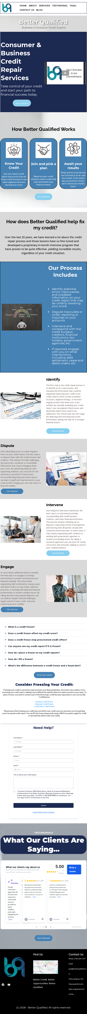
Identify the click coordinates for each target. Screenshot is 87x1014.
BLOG (39, 10)
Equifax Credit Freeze (44, 702)
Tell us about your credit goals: (25, 775)
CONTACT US (27, 10)
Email (16, 765)
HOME (23, 5)
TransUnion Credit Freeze (44, 706)
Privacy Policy (37, 812)
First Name (18, 738)
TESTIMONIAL (60, 5)
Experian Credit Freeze (44, 704)
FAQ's (73, 5)
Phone (16, 756)
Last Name (18, 747)
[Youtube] (9, 985)
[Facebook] (3, 985)
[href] (45, 967)
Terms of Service (48, 812)
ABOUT (33, 5)
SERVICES (44, 5)
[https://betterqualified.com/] (6, 7)
